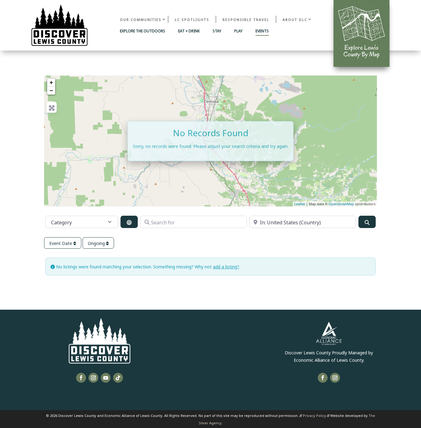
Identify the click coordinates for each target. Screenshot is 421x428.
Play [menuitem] (238, 31)
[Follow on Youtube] (106, 378)
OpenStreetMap (341, 204)
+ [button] (51, 82)
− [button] (51, 90)
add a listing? (226, 266)
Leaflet (299, 204)
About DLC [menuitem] (295, 19)
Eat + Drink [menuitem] (189, 31)
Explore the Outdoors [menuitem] (142, 31)
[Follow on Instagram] (93, 378)
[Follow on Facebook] (81, 378)
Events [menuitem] (262, 31)
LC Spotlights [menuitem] (192, 19)
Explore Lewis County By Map (361, 51)
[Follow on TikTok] (118, 378)
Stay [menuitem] (217, 31)
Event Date (61, 243)
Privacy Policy (314, 415)
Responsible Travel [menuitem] (246, 19)
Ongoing (97, 243)
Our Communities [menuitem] (140, 19)
